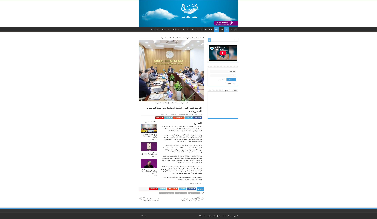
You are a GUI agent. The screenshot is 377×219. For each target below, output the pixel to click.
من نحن (152, 29)
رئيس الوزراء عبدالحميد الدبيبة (166, 193)
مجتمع (211, 29)
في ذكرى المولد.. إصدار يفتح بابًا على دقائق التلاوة (149, 153)
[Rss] (145, 216)
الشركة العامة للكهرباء (174, 130)
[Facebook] (144, 216)
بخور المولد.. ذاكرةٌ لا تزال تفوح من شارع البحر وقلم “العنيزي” (149, 171)
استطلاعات (176, 29)
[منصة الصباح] (188, 13)
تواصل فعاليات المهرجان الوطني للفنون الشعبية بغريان (149, 135)
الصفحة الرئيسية (235, 29)
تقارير (182, 29)
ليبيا (231, 29)
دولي (221, 29)
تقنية (169, 29)
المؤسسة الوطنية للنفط (181, 193)
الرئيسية (200, 38)
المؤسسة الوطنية (191, 130)
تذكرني (221, 79)
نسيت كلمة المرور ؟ (230, 83)
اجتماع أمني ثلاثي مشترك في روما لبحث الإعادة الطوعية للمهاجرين (190, 199)
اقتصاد (216, 29)
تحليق (158, 29)
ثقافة (197, 29)
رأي (187, 29)
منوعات (164, 29)
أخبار (195, 38)
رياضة (192, 29)
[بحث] (209, 40)
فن (201, 29)
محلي (226, 29)
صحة (206, 29)
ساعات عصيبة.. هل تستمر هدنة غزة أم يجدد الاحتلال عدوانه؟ (152, 199)
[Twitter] (142, 216)
